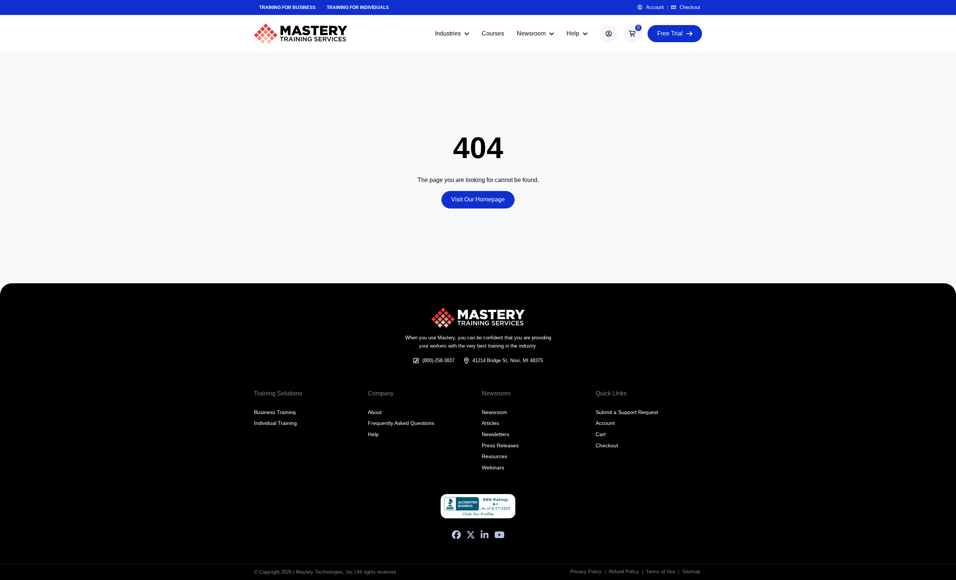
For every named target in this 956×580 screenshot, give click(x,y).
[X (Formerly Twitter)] (471, 534)
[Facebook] (456, 534)
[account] (609, 34)
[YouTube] (499, 534)
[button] (633, 34)
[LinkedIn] (484, 534)
